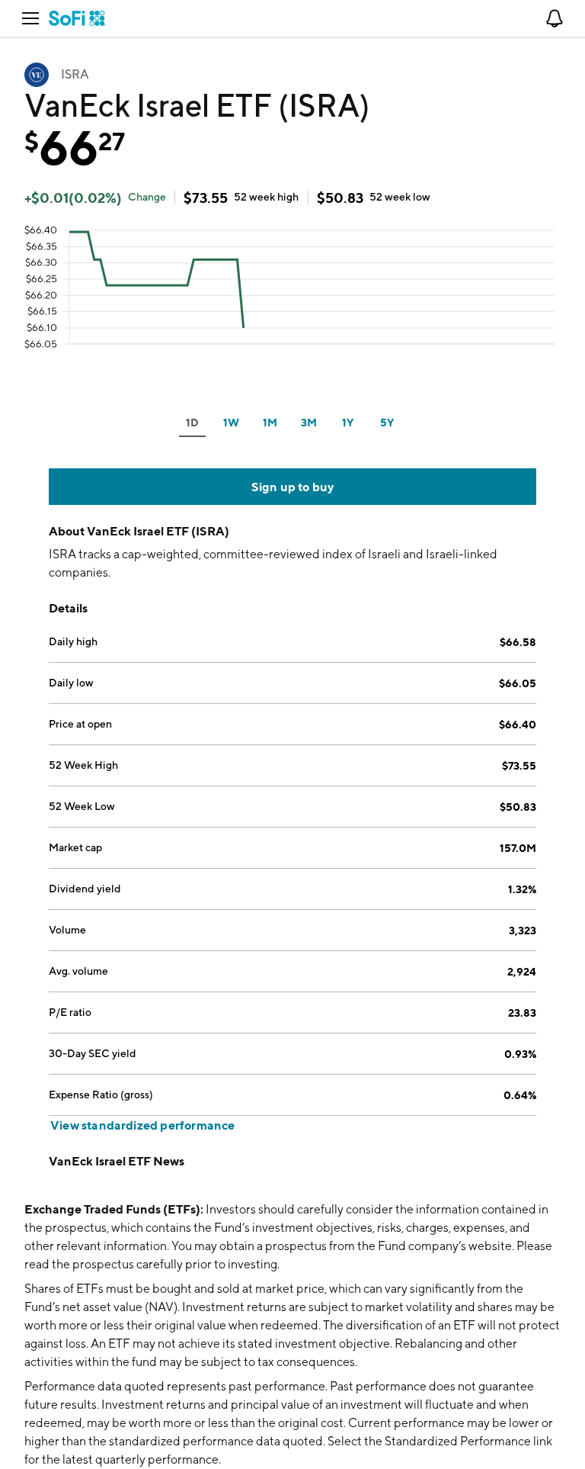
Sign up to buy (292, 486)
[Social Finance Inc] (77, 18)
